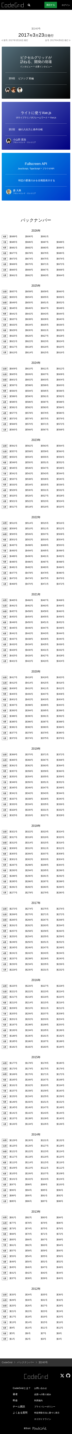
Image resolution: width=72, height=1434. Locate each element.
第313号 (13, 842)
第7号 (43, 1333)
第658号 (29, 291)
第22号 (28, 1311)
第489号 (13, 556)
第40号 (59, 1278)
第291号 (45, 876)
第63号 (44, 1245)
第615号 (45, 352)
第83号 (44, 1217)
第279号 (45, 892)
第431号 (45, 650)
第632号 (60, 330)
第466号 (29, 600)
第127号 (45, 1146)
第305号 (13, 854)
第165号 (13, 1079)
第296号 (60, 870)
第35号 (44, 1294)
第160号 (60, 1091)
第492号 (60, 556)
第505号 (13, 534)
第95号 (44, 1190)
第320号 (60, 837)
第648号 (60, 308)
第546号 (29, 468)
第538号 (29, 479)
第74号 (28, 1228)
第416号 (60, 683)
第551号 (45, 462)
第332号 (60, 810)
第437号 (13, 639)
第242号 (29, 953)
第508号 (60, 534)
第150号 (29, 1102)
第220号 (60, 997)
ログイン (66, 5)
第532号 (60, 490)
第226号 (29, 986)
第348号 (60, 787)
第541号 (13, 473)
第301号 (13, 859)
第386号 (29, 722)
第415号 (45, 683)
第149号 (13, 1102)
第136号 (60, 1124)
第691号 (45, 236)
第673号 (13, 259)
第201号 (13, 1019)
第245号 (13, 947)
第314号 (29, 842)
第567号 (45, 429)
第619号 (45, 347)
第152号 (60, 1102)
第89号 (12, 1195)
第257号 (13, 931)
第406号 (29, 694)
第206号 (29, 1013)
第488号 (60, 562)
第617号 (13, 347)
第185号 (13, 1041)
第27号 (44, 1305)
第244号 (60, 953)
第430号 (29, 650)
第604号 (60, 379)
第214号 (29, 1002)
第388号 (60, 722)
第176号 (60, 1068)
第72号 (59, 1234)
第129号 (13, 1140)
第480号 (60, 573)
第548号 (60, 468)
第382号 (29, 727)
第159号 (45, 1091)
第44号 (59, 1273)
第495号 (45, 550)
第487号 (45, 562)
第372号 (60, 754)
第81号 (12, 1217)
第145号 (13, 1107)
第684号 (60, 247)
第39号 (44, 1278)
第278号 (29, 892)
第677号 (13, 253)
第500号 (60, 545)
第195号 (45, 1030)
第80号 (59, 1223)
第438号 (29, 639)
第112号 (60, 1168)
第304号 (60, 859)
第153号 (13, 1096)
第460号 (60, 611)
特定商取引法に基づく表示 (46, 1413)
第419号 (45, 677)
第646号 (29, 308)
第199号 (45, 1024)
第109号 (13, 1168)
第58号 (28, 1250)
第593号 (13, 391)
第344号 (60, 793)
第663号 (45, 275)
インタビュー (26, 66)
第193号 (13, 1030)
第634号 (29, 325)
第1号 (12, 1339)
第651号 (45, 302)
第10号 (28, 1328)
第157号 (13, 1091)
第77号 (12, 1223)
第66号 (28, 1239)
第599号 (45, 385)
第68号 (59, 1239)
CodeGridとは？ (22, 1388)
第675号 (45, 259)
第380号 (60, 733)
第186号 (29, 1041)
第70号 (28, 1234)
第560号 (60, 451)
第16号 (59, 1322)
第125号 (13, 1146)
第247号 (45, 947)
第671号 (45, 264)
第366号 (29, 760)
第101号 (13, 1179)
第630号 (29, 330)
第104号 (60, 1179)
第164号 (60, 1085)
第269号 (13, 914)
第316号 (60, 842)
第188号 (60, 1041)
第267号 (45, 920)
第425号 (13, 655)
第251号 (45, 942)
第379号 (45, 733)
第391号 (45, 716)
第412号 (60, 688)
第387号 (45, 722)
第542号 (29, 473)
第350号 (29, 782)
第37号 (12, 1278)
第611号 (45, 368)
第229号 (13, 970)
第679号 (45, 253)
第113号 (13, 1162)
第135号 (45, 1124)
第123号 (45, 1151)
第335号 (45, 804)
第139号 (45, 1118)
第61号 (12, 1245)
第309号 (13, 848)
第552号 (60, 462)
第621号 (13, 341)
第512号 (60, 528)
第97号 (12, 1184)
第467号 (45, 600)
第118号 (29, 1157)
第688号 (60, 242)
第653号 (13, 297)
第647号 (45, 308)
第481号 (13, 567)
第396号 (60, 710)
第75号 (44, 1228)
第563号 (45, 446)
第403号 (45, 699)
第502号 (29, 539)
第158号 (29, 1091)
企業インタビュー (43, 66)
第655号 (45, 297)
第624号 (60, 341)
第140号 (60, 1118)
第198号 (29, 1024)
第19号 (44, 1316)
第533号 (13, 484)
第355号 (45, 776)
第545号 (13, 468)
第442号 (29, 633)
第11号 (44, 1328)
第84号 (59, 1217)
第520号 (60, 507)
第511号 (45, 528)
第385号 (13, 722)
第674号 (29, 259)
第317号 (13, 837)
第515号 (45, 523)
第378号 (29, 733)
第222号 (29, 991)
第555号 (45, 457)
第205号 (13, 1013)
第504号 (60, 539)
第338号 (29, 799)
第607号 (45, 374)
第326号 (29, 815)
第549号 (13, 462)
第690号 (29, 236)
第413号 (13, 683)
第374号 (29, 738)
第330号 (29, 810)
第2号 (28, 1339)
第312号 (60, 848)
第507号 (45, 534)
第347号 (45, 787)
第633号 (13, 325)
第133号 (13, 1124)
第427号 (45, 655)
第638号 (29, 319)
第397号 (13, 705)
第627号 (45, 336)
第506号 (29, 534)
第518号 (29, 507)
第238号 (29, 958)
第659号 (45, 291)
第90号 (28, 1195)
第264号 (60, 925)
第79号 (44, 1223)
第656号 (60, 297)
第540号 (60, 479)
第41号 (12, 1273)
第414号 (29, 683)
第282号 (29, 887)
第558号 (29, 451)
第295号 (45, 870)
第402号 (29, 699)
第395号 (45, 710)
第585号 (13, 402)
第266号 (29, 920)
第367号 (45, 760)
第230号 (29, 970)
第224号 (60, 991)
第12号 (59, 1328)
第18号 (28, 1316)
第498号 (29, 545)
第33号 (12, 1294)
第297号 (13, 865)
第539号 (45, 479)
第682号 (29, 247)
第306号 (29, 854)
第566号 (29, 429)
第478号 (29, 573)
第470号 (29, 584)
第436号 (60, 644)
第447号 (45, 628)
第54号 (28, 1256)
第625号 (13, 336)
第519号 (45, 507)
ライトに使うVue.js (36, 113)
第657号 (13, 291)
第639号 (45, 319)
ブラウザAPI (48, 168)
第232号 (60, 970)
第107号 (45, 1173)
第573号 (13, 418)
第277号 (13, 892)
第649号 (13, 302)
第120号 (60, 1157)
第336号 (60, 804)
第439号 (45, 639)
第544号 (60, 473)
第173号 (13, 1068)
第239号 (45, 958)
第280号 (60, 892)
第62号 (28, 1245)
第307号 (45, 854)
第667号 (45, 270)
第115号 (45, 1162)
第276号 (60, 909)
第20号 (59, 1316)
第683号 (45, 247)
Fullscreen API (36, 164)
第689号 (13, 236)
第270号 (29, 914)
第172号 (60, 1074)
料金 (15, 1400)
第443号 (45, 633)
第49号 (12, 1261)
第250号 (29, 942)
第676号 (60, 259)
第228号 (60, 986)
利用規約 (38, 1400)
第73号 (12, 1228)
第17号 (12, 1316)
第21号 (12, 1311)
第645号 (13, 308)
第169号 (13, 1074)
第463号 (45, 605)
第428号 (60, 655)
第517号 (13, 507)
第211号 (45, 1008)
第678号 (29, 253)
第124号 (60, 1151)
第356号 (60, 776)
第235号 (45, 964)
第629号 (13, 330)
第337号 (13, 799)
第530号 (29, 490)
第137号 (13, 1118)
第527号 (45, 496)
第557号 (13, 451)
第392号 (60, 716)
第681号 (13, 247)
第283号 (45, 887)
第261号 (13, 925)
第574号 (29, 418)
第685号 (13, 242)
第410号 (29, 688)
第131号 (45, 1140)
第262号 (29, 925)
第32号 (59, 1300)
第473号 (13, 578)
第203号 (45, 1019)
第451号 (45, 622)
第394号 (29, 710)
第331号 (45, 810)
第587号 (45, 402)
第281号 (13, 887)
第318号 (29, 837)
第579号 (45, 413)
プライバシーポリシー (44, 1406)
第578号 (29, 413)
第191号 (45, 1036)
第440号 (60, 639)
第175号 (45, 1068)
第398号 (29, 705)
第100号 (60, 1184)
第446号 (29, 628)
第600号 (60, 385)
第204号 (60, 1019)
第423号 (45, 661)
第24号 (59, 1311)
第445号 (13, 628)
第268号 (60, 920)
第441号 (13, 633)
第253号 (13, 936)
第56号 (59, 1256)
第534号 (29, 484)
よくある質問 (20, 1412)
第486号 (29, 562)
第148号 (60, 1107)
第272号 (60, 914)
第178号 (29, 1063)
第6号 (28, 1333)
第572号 (60, 424)
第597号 (13, 385)
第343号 (45, 793)
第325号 (13, 815)
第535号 (45, 484)
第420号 (60, 677)
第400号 (60, 705)
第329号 (13, 810)
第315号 (45, 842)
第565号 (13, 429)
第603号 (45, 379)
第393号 (13, 710)
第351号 (45, 782)
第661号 (13, 275)
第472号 (60, 584)
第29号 (12, 1300)
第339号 (45, 799)
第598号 (29, 385)
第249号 (13, 942)
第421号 (13, 661)
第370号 (29, 754)
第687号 (45, 242)
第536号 (60, 484)
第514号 (29, 523)
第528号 (60, 496)
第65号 (12, 1239)
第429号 (13, 650)
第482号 (29, 567)
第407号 (45, 694)
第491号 (45, 556)
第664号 (60, 275)
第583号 (45, 407)
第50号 (28, 1261)
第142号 (29, 1113)
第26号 (28, 1305)
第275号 (45, 909)
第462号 (29, 605)
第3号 (43, 1339)
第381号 (13, 727)
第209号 (13, 1008)
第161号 (13, 1085)
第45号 (12, 1267)
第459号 (45, 611)
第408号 (60, 694)
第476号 (60, 578)
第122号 (29, 1151)
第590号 (29, 396)
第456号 (60, 616)
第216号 (60, 1002)
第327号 (45, 815)
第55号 (44, 1256)
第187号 (45, 1041)
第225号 (13, 986)
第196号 (60, 1030)
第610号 (29, 368)
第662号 (29, 275)
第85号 (12, 1201)
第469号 (13, 584)
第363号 (45, 765)
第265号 (13, 920)
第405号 (13, 694)
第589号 (13, 396)
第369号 (13, 754)
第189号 (13, 1036)
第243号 (45, 953)
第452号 (60, 622)
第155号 (45, 1096)
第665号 (13, 270)
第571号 (45, 424)
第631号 (45, 330)
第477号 (13, 573)
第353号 (13, 776)
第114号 (29, 1162)
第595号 (45, 391)
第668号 (60, 270)
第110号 (29, 1168)
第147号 (45, 1107)
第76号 (59, 1228)
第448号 (60, 628)
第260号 (60, 931)
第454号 (29, 616)
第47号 (44, 1267)
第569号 (13, 424)
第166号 (29, 1079)
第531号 (45, 490)
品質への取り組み (42, 1394)
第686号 (29, 242)
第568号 (60, 429)
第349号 (13, 782)
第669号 (13, 264)
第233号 (13, 964)
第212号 (60, 1008)
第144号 (60, 1113)
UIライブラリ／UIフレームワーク (32, 117)
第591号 (45, 396)
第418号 (29, 677)
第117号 (13, 1157)
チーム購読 (19, 1406)
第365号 (13, 760)
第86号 (28, 1201)
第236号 (60, 964)
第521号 (13, 501)
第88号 (59, 1201)
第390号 (29, 716)
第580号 (60, 413)
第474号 (29, 578)
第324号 (60, 831)
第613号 (13, 352)
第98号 (28, 1184)
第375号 (45, 738)
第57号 (12, 1250)
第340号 (60, 799)
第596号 (60, 391)
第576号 (60, 418)
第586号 (29, 402)
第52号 (59, 1261)
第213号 (13, 1002)
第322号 (29, 831)
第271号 (45, 914)
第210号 (29, 1008)
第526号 (29, 496)
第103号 (45, 1179)
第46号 (28, 1267)
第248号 (60, 947)
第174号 (29, 1068)
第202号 (29, 1019)
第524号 (60, 501)
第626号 (29, 336)
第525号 (13, 496)
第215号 (45, 1002)
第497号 (13, 545)
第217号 (13, 997)
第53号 (12, 1256)
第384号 (60, 727)
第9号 (12, 1328)
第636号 (60, 325)
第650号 (29, 302)
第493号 (13, 550)
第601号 (13, 379)
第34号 (28, 1294)
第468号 (60, 600)
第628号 (60, 336)
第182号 (29, 1047)
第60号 (59, 1250)
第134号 (29, 1124)
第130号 (29, 1140)
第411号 (45, 688)
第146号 (29, 1107)
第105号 (13, 1173)
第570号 (29, 424)
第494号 (29, 550)
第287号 (45, 881)
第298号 (29, 865)
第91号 (44, 1195)
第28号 (59, 1305)
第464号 (60, 605)
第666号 (29, 270)
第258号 (29, 931)
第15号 (44, 1322)
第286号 (29, 881)
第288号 (60, 881)
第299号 (45, 865)
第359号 (45, 771)
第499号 (45, 545)
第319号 (45, 837)
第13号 (12, 1322)
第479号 (45, 573)
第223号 (45, 991)
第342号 (29, 793)
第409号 (13, 688)
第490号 (29, 556)
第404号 (60, 699)
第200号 (60, 1024)
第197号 (13, 1024)
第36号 (59, 1294)
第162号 (29, 1085)
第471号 (45, 584)
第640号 (60, 319)
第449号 (13, 622)
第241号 (13, 953)
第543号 (45, 473)
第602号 (29, 379)
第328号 (60, 815)
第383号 (45, 727)
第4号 (59, 1339)
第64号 (59, 1245)
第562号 (29, 446)
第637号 (13, 319)
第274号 (29, 909)
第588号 (60, 402)
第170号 (29, 1074)
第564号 (60, 446)
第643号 (45, 314)
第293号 (13, 870)
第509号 (13, 528)
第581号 (13, 407)
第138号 (29, 1118)
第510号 (29, 528)
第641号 (13, 314)
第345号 (13, 787)
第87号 (44, 1201)
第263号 (45, 925)
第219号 (45, 997)
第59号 (44, 1250)
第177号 (13, 1063)
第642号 (29, 314)
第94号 (28, 1190)
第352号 (60, 782)
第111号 (44, 1168)
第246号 (29, 947)
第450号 (29, 622)
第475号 (45, 578)
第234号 (29, 964)
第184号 (60, 1047)
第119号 (45, 1157)
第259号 (45, 931)
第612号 (60, 368)
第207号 (45, 1013)
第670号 (29, 264)
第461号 (13, 605)
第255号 (45, 936)
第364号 (60, 765)
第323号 (45, 831)
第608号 (60, 374)
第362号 (29, 765)
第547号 (45, 468)
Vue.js (53, 117)
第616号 (60, 352)
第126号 (29, 1146)
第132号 (60, 1140)
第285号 (13, 881)
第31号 (44, 1300)
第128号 (60, 1146)
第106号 (29, 1173)
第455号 (45, 616)
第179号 (45, 1063)
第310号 (29, 848)
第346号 (29, 787)
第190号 (29, 1036)
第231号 (45, 970)
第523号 (45, 501)
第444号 (60, 633)
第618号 (29, 347)
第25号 (12, 1305)
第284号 (60, 887)
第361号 (13, 765)
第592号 (60, 396)
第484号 (60, 567)
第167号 (45, 1079)
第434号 (29, 644)
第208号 (60, 1013)
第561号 (13, 446)
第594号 (29, 391)
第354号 (29, 776)
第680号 (60, 253)
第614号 (29, 352)
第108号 (60, 1173)
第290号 (29, 876)
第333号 (13, 804)
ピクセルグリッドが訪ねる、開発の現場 (36, 60)
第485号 (13, 562)
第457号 (13, 611)
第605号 (13, 374)
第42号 (28, 1273)
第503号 (45, 539)
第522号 (29, 501)
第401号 (13, 699)
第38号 (28, 1278)
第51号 (44, 1261)
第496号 (60, 550)
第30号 (28, 1300)
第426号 (29, 655)
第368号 (60, 760)
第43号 (44, 1273)
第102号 (29, 1179)
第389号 (13, 716)
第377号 (13, 733)
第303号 (45, 859)
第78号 (28, 1223)
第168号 (60, 1079)
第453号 (13, 616)
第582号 (29, 407)
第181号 (13, 1047)
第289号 (13, 876)
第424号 (60, 661)
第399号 (45, 705)
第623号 (45, 341)
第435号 (45, 644)
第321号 (13, 831)
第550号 (29, 462)
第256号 (60, 936)
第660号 (60, 291)
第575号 (45, 418)
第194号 (29, 1030)
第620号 (60, 347)
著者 (15, 1394)
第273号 (13, 909)
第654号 (29, 297)
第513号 (13, 523)
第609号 (13, 368)
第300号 (60, 865)
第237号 (13, 958)
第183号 (45, 1047)
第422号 (29, 661)
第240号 (60, 958)
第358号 (29, 771)
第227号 (45, 986)
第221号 (13, 991)
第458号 (29, 611)
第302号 (29, 859)
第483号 (45, 567)
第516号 (60, 523)
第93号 (12, 1190)
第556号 (60, 457)
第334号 (29, 804)
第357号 (13, 771)
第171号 (45, 1074)
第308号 (60, 854)
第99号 (44, 1184)
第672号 (60, 264)
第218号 (29, 997)
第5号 (12, 1333)
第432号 (60, 650)
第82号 (28, 1217)
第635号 (45, 325)
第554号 (29, 457)
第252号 (60, 942)
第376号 (60, 738)
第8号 (59, 1333)
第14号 (28, 1322)
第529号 (13, 490)
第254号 (29, 936)
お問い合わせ (40, 1388)
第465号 (13, 600)
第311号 (45, 848)
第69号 (12, 1234)
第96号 (59, 1190)
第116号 (60, 1162)
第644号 (60, 314)
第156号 (60, 1096)
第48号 (59, 1267)
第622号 (29, 341)
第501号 (13, 539)
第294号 (29, 870)
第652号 (60, 302)
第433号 (13, 644)
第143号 (45, 1113)
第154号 (29, 1096)
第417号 (13, 677)
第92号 (59, 1195)
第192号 (60, 1036)
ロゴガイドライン (42, 1419)
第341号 (13, 793)
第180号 (60, 1063)
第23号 (44, 1311)
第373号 (13, 738)
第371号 (45, 754)
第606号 (29, 374)
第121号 (13, 1151)
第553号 (13, 457)
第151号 (45, 1102)
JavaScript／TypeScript (29, 168)
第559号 (45, 451)
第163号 (45, 1085)
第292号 (60, 876)
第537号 (13, 479)
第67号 (44, 1239)
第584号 (60, 407)
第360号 (60, 771)
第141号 (13, 1113)
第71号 (44, 1234)
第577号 (13, 413)
